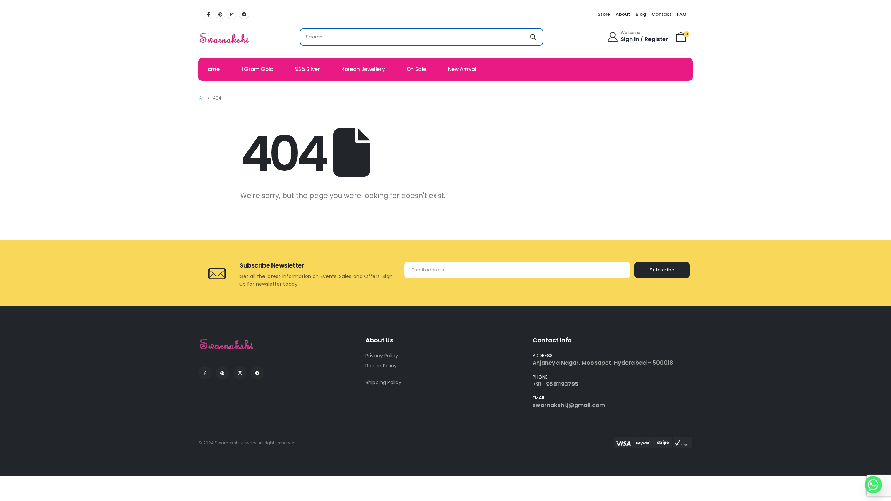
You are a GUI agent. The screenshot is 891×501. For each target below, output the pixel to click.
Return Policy (381, 365)
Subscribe (662, 270)
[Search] (533, 37)
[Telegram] (244, 14)
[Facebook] (208, 14)
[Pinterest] (220, 14)
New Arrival (462, 69)
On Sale (416, 69)
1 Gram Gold (257, 69)
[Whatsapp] (873, 484)
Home (212, 69)
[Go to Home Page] (200, 98)
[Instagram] (232, 14)
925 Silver (307, 69)
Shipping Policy (383, 382)
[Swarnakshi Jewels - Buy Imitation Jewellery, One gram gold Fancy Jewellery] (224, 39)
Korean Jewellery (363, 69)
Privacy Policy (381, 355)
